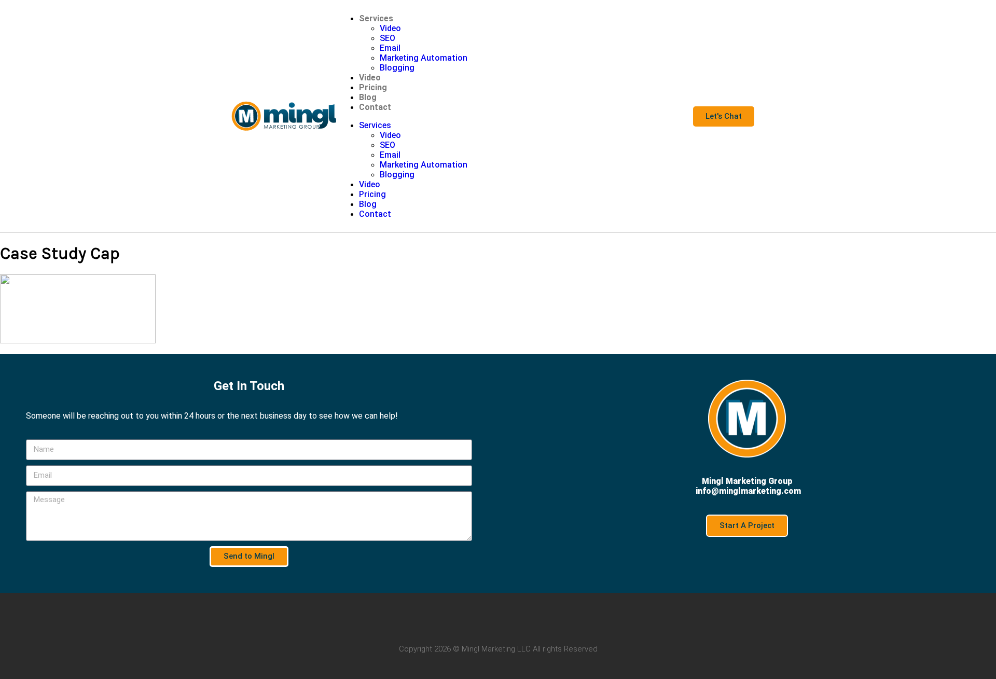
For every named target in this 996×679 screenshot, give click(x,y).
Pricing (373, 87)
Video (390, 28)
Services (376, 18)
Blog (368, 97)
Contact (375, 107)
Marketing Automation (423, 58)
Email (390, 48)
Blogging (397, 68)
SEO (387, 38)
